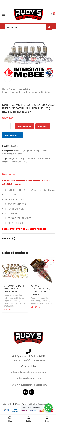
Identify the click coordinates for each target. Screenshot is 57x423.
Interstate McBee (10, 161)
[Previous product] (4, 98)
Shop (13, 88)
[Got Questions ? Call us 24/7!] (28, 351)
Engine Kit (23, 88)
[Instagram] (31, 392)
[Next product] (11, 98)
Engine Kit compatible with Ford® (40, 299)
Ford (42, 303)
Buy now (42, 126)
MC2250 (23, 161)
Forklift (16, 300)
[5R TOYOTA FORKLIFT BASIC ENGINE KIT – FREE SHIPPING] (15, 270)
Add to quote (12, 135)
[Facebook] (25, 392)
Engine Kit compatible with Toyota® (13, 296)
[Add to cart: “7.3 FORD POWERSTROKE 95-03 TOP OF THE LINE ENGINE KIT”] (50, 261)
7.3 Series (45, 300)
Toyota (7, 303)
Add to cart (24, 126)
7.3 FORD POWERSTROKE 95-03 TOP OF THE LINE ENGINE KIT (41, 290)
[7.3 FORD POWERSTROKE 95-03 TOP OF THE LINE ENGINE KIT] (42, 270)
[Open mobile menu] (4, 14)
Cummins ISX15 (32, 158)
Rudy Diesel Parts (18, 403)
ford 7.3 (48, 303)
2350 (10, 158)
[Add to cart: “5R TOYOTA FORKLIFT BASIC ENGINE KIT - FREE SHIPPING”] (23, 261)
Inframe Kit (45, 158)
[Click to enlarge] (7, 78)
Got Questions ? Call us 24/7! (28, 356)
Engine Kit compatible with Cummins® (20, 92)
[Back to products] (7, 98)
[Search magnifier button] (49, 27)
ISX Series (45, 92)
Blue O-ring (18, 158)
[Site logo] (28, 14)
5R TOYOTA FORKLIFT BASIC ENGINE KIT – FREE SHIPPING (14, 288)
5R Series (20, 298)
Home (5, 88)
